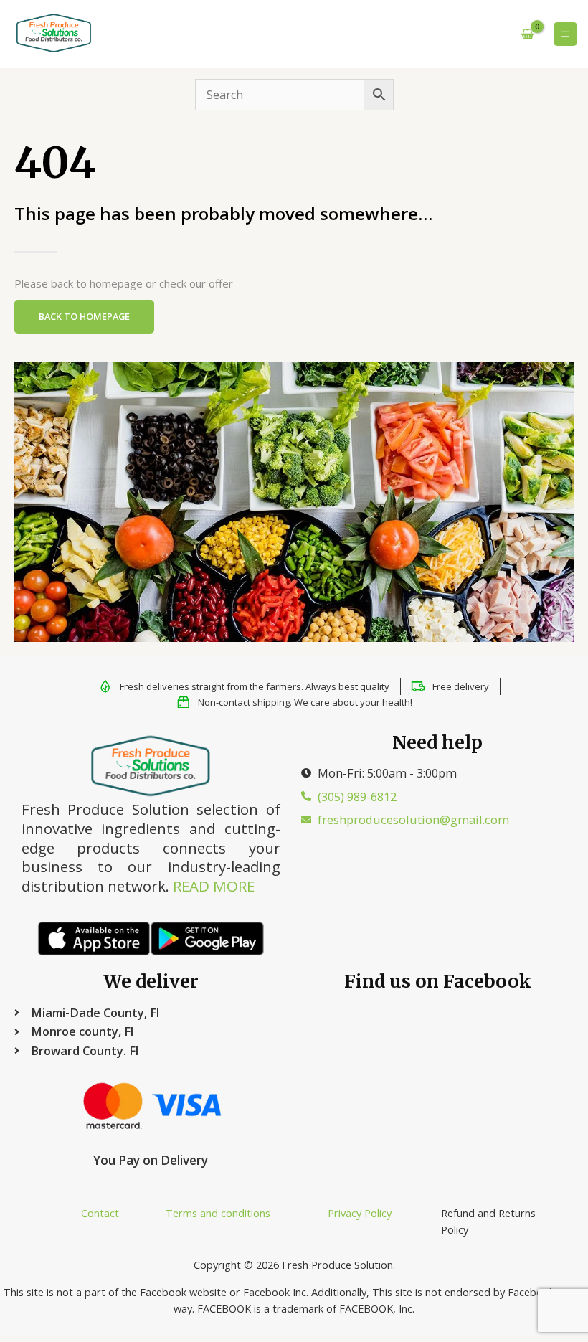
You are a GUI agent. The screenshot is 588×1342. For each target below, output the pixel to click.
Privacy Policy (360, 1213)
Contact (100, 1213)
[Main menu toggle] (565, 34)
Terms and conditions (218, 1213)
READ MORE (214, 886)
